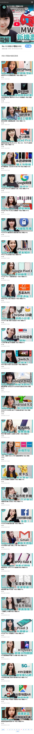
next (18, 731)
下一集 (28, 46)
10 (28, 729)
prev (3, 729)
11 (31, 729)
